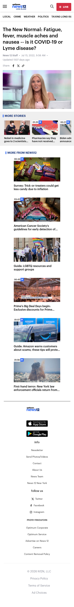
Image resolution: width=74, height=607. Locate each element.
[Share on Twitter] (18, 65)
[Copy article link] (23, 65)
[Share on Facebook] (13, 65)
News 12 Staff (10, 55)
